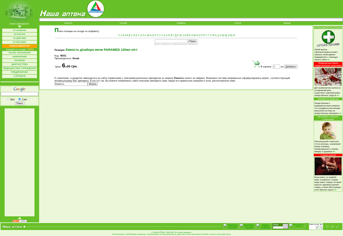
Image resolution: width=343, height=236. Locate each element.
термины (181, 23)
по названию (19, 30)
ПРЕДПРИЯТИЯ (19, 72)
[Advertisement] (19, 162)
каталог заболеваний (19, 52)
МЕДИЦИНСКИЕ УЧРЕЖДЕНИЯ (19, 68)
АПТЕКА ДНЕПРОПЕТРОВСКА (328, 27)
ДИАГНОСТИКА (20, 64)
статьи (237, 23)
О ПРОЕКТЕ (20, 76)
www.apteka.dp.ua (169, 234)
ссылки (123, 23)
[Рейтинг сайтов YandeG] (297, 228)
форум (287, 23)
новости (68, 23)
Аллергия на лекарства (328, 99)
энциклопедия (19, 56)
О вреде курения (328, 155)
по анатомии (19, 42)
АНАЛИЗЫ (19, 60)
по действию (19, 38)
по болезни (19, 34)
